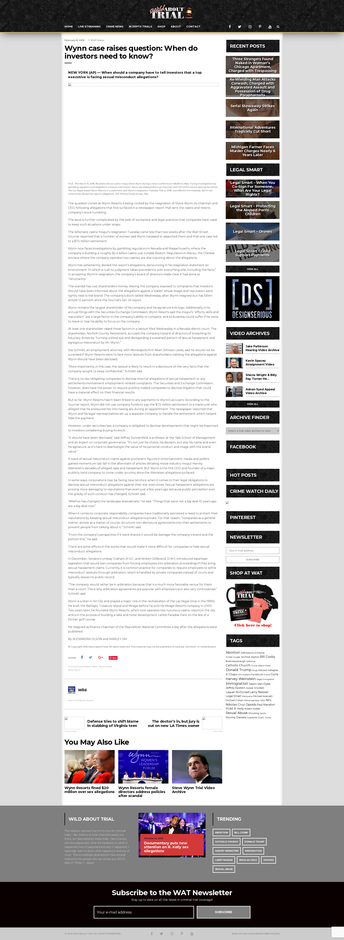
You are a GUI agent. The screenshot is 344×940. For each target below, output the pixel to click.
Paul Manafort (266, 704)
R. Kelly (239, 708)
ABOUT (176, 26)
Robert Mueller (253, 708)
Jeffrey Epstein (235, 687)
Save (114, 657)
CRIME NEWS (114, 26)
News (94, 666)
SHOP (161, 26)
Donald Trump (238, 670)
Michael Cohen (234, 700)
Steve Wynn (74, 669)
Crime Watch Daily (261, 665)
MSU (262, 700)
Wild (82, 690)
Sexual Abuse (105, 666)
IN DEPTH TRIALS (140, 26)
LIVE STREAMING (89, 26)
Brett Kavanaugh (235, 661)
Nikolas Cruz (235, 704)
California (250, 661)
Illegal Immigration (265, 679)
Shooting (253, 713)
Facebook (257, 674)
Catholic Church (238, 665)
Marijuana (247, 696)
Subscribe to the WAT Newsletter (172, 892)
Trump (268, 717)
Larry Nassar (259, 692)
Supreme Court (255, 717)
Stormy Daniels (236, 717)
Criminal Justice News (79, 666)
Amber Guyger (233, 657)
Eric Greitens (244, 675)
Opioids (251, 704)
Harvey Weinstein (241, 679)
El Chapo (232, 674)
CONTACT (193, 26)
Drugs (255, 670)
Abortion (233, 653)
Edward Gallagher (268, 670)
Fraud (267, 674)
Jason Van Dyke (260, 684)
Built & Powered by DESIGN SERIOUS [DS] (256, 934)
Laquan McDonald (237, 692)
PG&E (229, 708)
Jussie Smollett (255, 687)
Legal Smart (233, 696)
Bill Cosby (267, 656)
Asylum (255, 656)
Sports (263, 713)
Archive (245, 656)
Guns (274, 674)
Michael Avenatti (263, 696)
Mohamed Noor (252, 700)
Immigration (237, 684)
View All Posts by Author (81, 700)
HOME (68, 26)
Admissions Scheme (252, 652)
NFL (269, 700)
